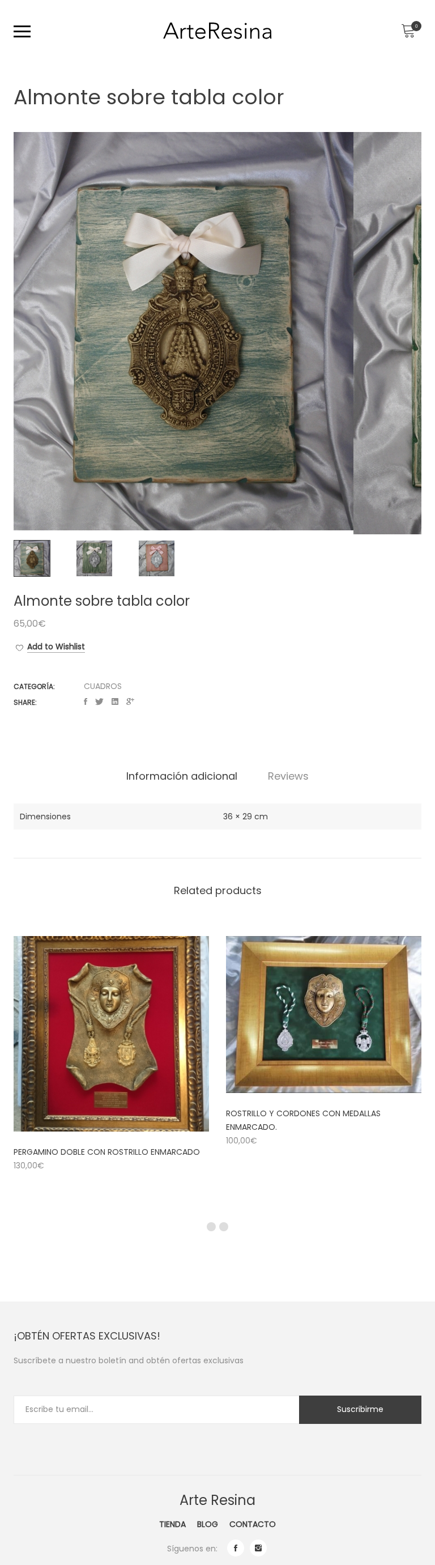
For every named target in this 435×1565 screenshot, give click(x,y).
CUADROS (103, 686)
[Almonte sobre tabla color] (85, 701)
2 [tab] (223, 1226)
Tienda (172, 1524)
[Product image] (111, 1034)
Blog (207, 1524)
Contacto (252, 1524)
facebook (235, 1548)
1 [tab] (211, 1226)
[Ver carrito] (408, 31)
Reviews (288, 776)
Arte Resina (217, 1500)
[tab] (181, 776)
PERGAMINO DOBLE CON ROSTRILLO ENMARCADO (107, 1152)
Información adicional (181, 776)
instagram (258, 1548)
